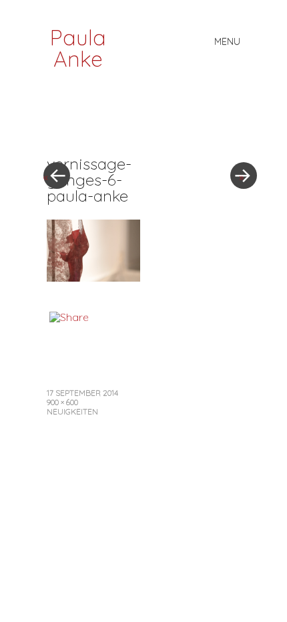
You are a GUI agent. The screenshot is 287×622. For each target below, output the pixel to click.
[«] (93, 135)
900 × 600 (62, 402)
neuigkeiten (72, 411)
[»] (237, 135)
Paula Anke (78, 48)
